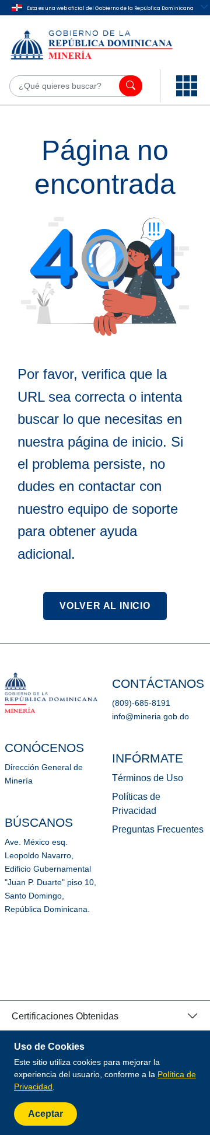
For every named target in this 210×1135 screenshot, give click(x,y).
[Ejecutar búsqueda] (130, 85)
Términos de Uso (147, 778)
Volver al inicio (105, 606)
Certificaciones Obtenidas (65, 1016)
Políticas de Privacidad (136, 804)
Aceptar (45, 1114)
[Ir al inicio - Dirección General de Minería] (101, 43)
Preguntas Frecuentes (158, 829)
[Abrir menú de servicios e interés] (187, 86)
